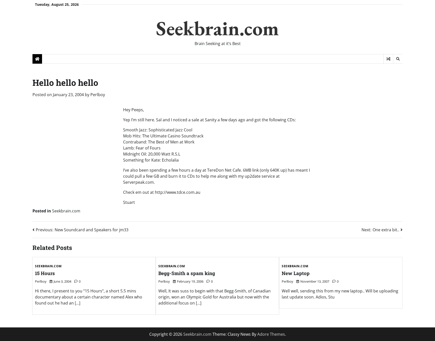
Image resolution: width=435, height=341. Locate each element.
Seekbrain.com (217, 28)
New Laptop (296, 273)
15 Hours (45, 273)
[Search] (398, 59)
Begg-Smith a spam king (186, 273)
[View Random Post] (388, 59)
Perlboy (97, 94)
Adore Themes (271, 334)
